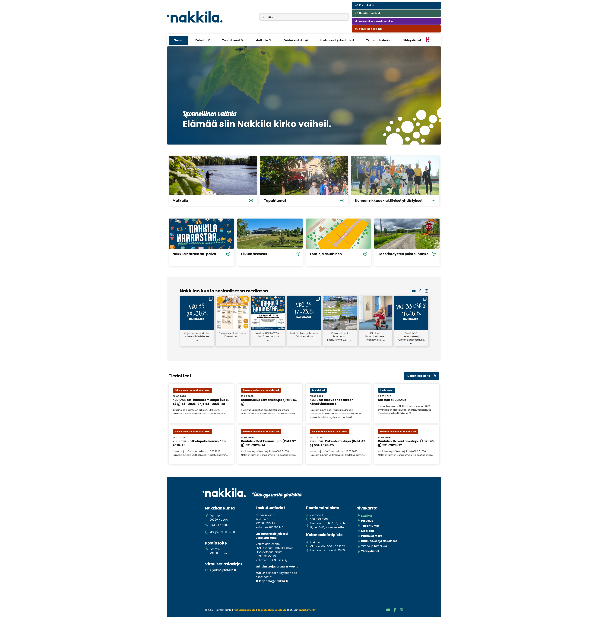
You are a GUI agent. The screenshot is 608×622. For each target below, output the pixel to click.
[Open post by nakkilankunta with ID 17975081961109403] (304, 313)
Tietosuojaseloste (244, 610)
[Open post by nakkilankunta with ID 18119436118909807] (197, 313)
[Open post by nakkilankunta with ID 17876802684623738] (340, 313)
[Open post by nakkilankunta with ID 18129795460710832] (268, 313)
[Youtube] (413, 291)
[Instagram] (426, 291)
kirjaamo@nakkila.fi (273, 581)
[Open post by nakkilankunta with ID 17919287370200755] (411, 313)
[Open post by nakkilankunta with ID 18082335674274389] (376, 313)
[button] (208, 40)
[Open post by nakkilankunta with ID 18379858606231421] (233, 313)
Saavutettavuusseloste (271, 610)
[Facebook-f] (420, 291)
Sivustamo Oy (307, 610)
